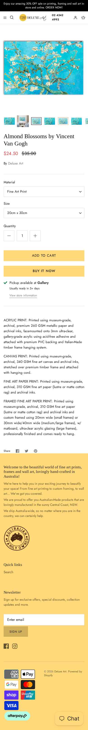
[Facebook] (6, 646)
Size (7, 203)
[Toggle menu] (5, 17)
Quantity (10, 226)
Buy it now (44, 270)
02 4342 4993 (57, 17)
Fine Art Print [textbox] (17, 191)
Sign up (15, 631)
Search (8, 572)
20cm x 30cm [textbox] (17, 213)
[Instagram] (14, 646)
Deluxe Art (15, 163)
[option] (44, 68)
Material (9, 182)
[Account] (75, 17)
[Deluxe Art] (33, 18)
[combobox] (44, 192)
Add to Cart (44, 255)
